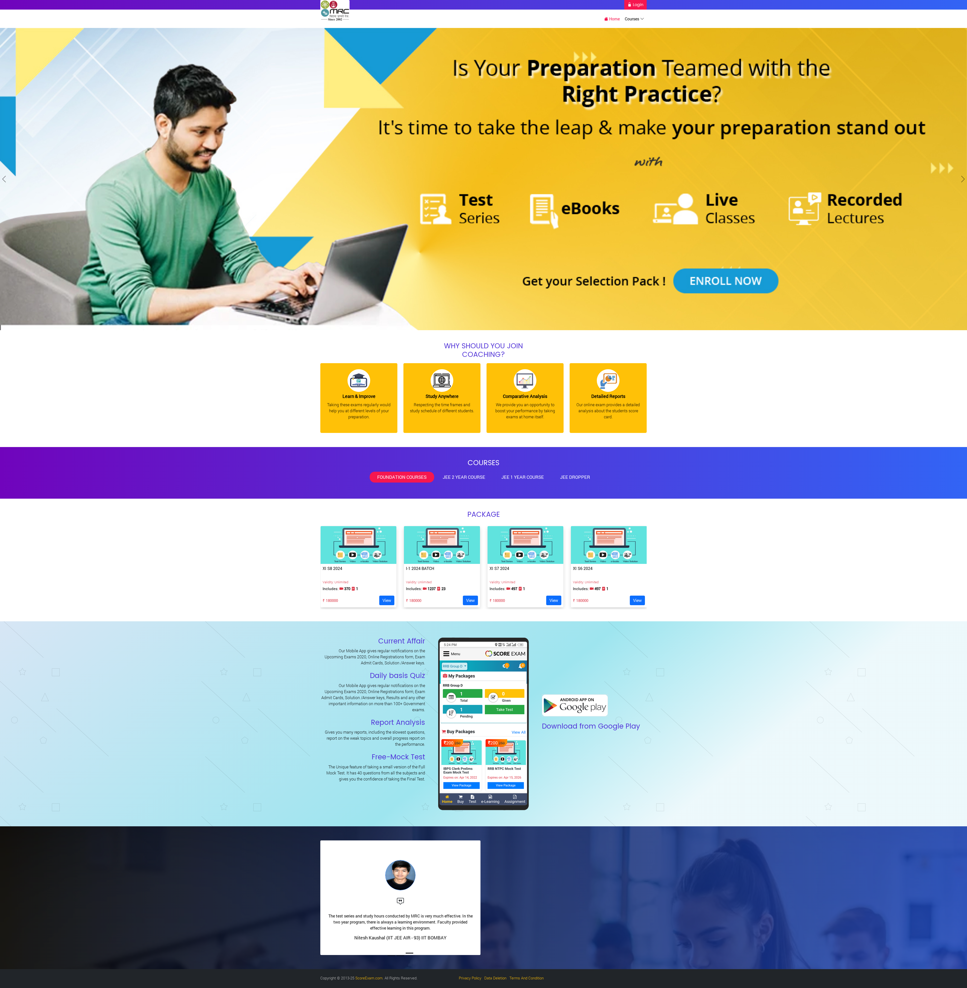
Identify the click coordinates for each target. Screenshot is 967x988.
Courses (632, 18)
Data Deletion (495, 977)
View (387, 600)
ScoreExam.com (369, 977)
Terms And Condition (526, 977)
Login (637, 5)
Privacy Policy (470, 977)
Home (614, 18)
